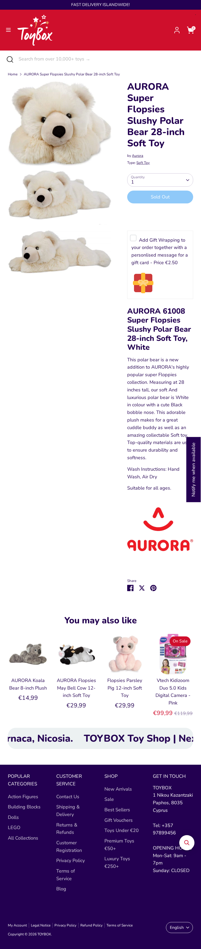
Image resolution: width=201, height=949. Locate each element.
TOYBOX (44, 934)
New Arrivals (118, 789)
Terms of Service (120, 925)
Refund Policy (91, 925)
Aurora (137, 155)
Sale (109, 799)
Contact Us (67, 796)
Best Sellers (117, 810)
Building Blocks (24, 807)
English (177, 927)
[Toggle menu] (8, 30)
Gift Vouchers (118, 820)
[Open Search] (9, 59)
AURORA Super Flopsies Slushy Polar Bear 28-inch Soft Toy (72, 74)
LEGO (14, 827)
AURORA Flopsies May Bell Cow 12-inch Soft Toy (76, 688)
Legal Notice (41, 925)
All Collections (23, 838)
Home (13, 74)
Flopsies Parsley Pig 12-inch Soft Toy (124, 688)
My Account (17, 925)
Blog (61, 889)
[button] (186, 842)
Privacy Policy (70, 860)
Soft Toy (143, 162)
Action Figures (23, 796)
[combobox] (106, 59)
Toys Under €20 (121, 830)
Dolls (13, 817)
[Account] (177, 28)
